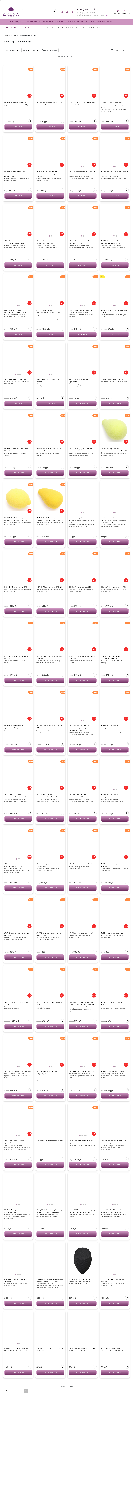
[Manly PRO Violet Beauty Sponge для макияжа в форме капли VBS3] (50, 1191)
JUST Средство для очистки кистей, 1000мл (18, 1003)
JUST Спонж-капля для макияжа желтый (113, 865)
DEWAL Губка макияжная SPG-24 (49, 587)
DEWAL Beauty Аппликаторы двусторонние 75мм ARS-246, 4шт (114, 381)
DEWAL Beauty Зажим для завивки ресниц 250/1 (82, 104)
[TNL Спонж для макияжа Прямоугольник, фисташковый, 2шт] (115, 1330)
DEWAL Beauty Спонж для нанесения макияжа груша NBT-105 (114, 450)
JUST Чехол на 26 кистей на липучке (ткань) (47, 1073)
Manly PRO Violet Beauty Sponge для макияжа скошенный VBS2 (115, 1211)
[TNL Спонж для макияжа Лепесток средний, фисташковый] (83, 1330)
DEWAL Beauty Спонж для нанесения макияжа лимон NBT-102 (17, 519)
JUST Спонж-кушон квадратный (81, 933)
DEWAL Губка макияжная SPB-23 (17, 587)
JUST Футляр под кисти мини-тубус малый (114, 311)
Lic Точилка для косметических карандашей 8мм (81, 1142)
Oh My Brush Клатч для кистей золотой (112, 1280)
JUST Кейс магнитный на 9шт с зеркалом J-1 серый (81, 242)
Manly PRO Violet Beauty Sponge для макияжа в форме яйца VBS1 (82, 1211)
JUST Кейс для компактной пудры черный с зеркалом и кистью (82, 173)
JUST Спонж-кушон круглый (112, 933)
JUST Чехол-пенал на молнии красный (15, 1142)
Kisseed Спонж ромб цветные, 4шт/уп (49, 1142)
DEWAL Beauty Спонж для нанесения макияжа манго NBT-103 (49, 519)
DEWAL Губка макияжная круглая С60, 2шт (49, 657)
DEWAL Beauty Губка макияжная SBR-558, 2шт (48, 450)
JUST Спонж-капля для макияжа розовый (16, 934)
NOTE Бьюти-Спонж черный (79, 1279)
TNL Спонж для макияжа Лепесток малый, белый (49, 1349)
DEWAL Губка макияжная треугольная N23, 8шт (13, 727)
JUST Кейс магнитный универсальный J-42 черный (15, 311)
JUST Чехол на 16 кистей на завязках (111, 1003)
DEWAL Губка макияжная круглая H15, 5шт (17, 657)
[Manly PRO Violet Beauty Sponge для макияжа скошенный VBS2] (115, 1191)
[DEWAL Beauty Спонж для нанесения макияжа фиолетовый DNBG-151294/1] (115, 499)
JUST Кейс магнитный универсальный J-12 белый (46, 796)
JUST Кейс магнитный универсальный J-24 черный (111, 796)
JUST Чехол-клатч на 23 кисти (112, 1071)
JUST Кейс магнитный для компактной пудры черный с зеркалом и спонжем (79, 728)
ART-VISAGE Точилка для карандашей (78, 381)
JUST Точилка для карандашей (80, 310)
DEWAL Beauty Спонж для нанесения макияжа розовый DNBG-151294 (82, 520)
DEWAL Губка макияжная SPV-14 (113, 587)
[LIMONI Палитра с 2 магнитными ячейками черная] (115, 1122)
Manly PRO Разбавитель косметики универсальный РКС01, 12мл (49, 1280)
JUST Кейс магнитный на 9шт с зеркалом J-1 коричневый (16, 242)
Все (32, 27)
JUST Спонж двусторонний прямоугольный (46, 865)
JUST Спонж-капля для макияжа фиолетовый (48, 934)
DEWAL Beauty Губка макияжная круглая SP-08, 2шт (81, 450)
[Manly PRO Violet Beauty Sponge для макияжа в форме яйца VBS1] (83, 1191)
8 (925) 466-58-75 (86, 9)
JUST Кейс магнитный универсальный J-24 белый (79, 796)
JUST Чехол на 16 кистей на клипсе (17, 1071)
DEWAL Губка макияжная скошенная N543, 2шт (110, 657)
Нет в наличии (82, 403)
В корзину (18, 126)
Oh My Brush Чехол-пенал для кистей (47, 381)
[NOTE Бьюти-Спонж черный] (83, 1260)
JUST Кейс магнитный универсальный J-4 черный (111, 242)
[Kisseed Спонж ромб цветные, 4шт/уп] (50, 1122)
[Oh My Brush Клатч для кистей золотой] (115, 1260)
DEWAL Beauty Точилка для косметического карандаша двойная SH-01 (115, 105)
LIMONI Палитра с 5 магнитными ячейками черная (17, 1211)
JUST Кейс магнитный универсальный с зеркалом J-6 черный (48, 313)
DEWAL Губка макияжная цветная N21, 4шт (49, 727)
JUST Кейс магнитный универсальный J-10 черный (15, 796)
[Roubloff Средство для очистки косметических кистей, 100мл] (18, 1330)
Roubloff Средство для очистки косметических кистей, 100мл (16, 1349)
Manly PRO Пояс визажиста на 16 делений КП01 (17, 1280)
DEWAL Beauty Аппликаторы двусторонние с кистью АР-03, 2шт (17, 104)
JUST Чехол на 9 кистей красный (81, 1071)
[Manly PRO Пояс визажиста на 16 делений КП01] (18, 1260)
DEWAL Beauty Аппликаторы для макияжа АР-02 (49, 104)
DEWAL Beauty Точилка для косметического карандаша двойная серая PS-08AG (18, 174)
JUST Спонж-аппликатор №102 (81, 864)
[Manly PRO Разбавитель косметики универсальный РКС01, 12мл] (50, 1260)
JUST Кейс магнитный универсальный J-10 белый (111, 727)
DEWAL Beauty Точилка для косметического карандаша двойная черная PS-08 (50, 174)
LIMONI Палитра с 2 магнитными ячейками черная (113, 1142)
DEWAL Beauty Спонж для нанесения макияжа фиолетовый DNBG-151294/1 (113, 520)
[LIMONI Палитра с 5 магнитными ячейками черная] (18, 1191)
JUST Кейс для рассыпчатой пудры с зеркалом (114, 173)
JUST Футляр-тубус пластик (15, 379)
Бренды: (26, 27)
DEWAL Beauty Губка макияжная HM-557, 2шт (16, 450)
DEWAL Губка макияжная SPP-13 (81, 587)
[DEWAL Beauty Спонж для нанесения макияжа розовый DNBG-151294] (83, 499)
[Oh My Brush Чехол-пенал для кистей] (50, 361)
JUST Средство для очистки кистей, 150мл (50, 1003)
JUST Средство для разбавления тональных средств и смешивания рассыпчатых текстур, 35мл (82, 1005)
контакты (107, 15)
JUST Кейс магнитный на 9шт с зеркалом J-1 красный (48, 242)
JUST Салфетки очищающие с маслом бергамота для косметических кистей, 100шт (15, 866)
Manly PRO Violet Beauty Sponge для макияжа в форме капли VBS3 (50, 1211)
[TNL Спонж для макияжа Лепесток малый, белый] (50, 1330)
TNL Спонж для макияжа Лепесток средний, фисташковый (82, 1349)
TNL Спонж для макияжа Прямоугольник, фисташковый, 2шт (114, 1349)
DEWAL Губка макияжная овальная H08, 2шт (82, 657)
